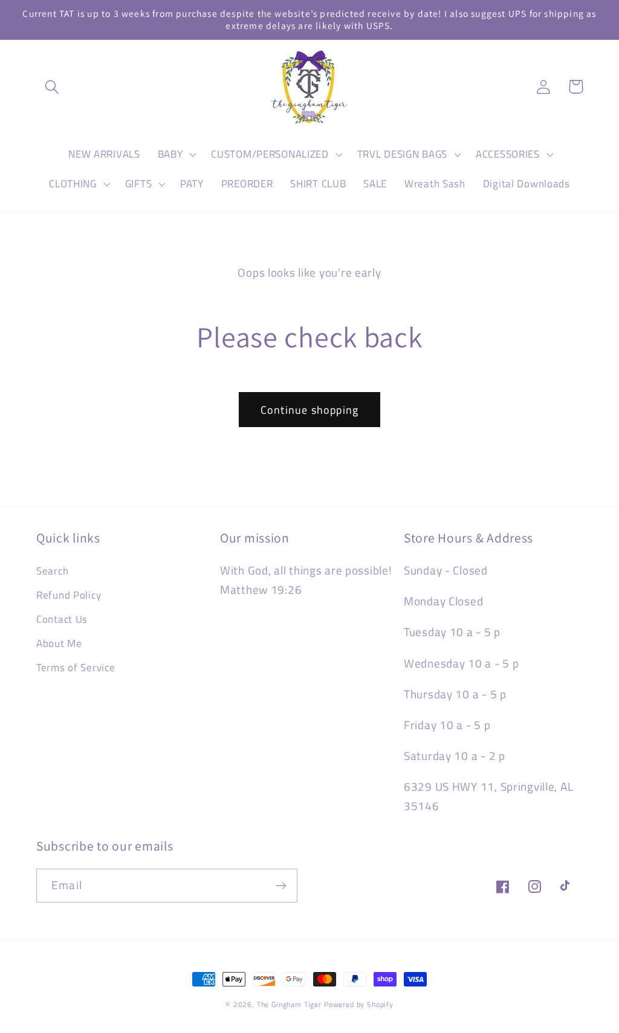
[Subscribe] (281, 886)
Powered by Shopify (359, 1004)
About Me (59, 643)
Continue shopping (309, 410)
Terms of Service (75, 667)
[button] (52, 87)
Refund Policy (68, 595)
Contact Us (62, 619)
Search (52, 571)
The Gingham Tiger (289, 1004)
